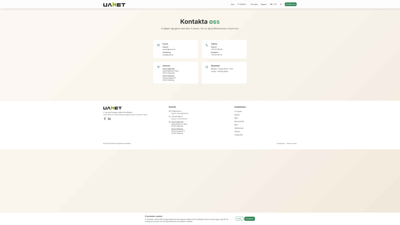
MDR (236, 118)
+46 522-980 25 (216, 55)
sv (271, 4)
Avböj (240, 219)
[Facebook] (104, 118)
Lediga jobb (238, 135)
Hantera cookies (292, 143)
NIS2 (236, 125)
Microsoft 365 (239, 121)
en (275, 4)
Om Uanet (254, 4)
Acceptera (249, 219)
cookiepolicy (149, 221)
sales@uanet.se (168, 55)
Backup (237, 115)
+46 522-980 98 (216, 49)
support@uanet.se (169, 49)
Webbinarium (238, 128)
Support (263, 4)
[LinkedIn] (109, 118)
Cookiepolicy (281, 143)
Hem (232, 4)
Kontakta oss (290, 4)
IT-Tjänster (242, 4)
